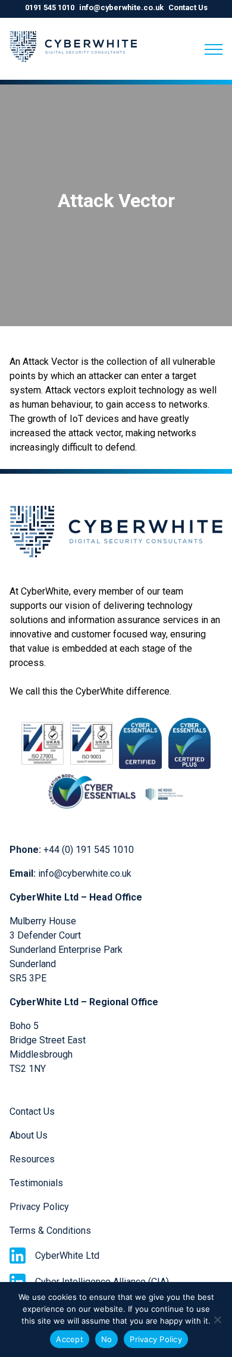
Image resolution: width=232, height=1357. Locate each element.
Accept (69, 1339)
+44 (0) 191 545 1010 (88, 849)
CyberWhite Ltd (67, 1255)
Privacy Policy (39, 1206)
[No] (217, 1319)
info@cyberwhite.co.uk (121, 7)
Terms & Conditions (50, 1230)
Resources (32, 1159)
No (106, 1339)
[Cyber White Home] (73, 67)
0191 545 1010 (49, 7)
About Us (29, 1135)
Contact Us (188, 7)
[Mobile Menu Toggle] (213, 49)
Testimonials (36, 1183)
